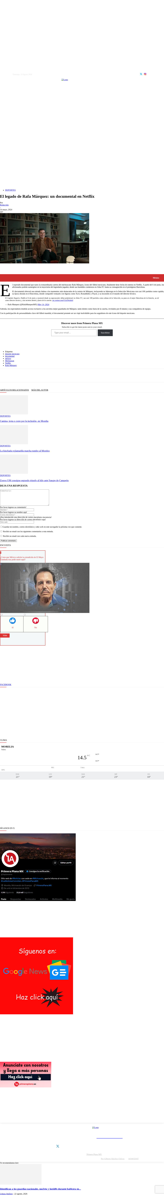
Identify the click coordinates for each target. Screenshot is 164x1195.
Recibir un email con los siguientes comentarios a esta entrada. (28, 531)
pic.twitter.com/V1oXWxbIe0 (62, 300)
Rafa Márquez (11, 365)
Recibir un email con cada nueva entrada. (19, 536)
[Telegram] (29, 375)
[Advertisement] (82, 169)
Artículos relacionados (14, 390)
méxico (8, 358)
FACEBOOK (5, 684)
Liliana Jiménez (6, 1194)
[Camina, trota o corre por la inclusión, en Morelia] (14, 414)
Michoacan (9, 361)
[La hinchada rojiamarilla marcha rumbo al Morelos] (14, 443)
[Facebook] (4, 375)
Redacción (4, 205)
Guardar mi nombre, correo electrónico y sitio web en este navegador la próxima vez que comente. (42, 527)
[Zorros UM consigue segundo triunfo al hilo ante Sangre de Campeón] (14, 473)
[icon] (141, 73)
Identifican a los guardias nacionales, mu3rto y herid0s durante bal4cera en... (40, 1189)
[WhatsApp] (21, 375)
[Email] (38, 375)
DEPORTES (10, 190)
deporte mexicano (12, 354)
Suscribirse (105, 333)
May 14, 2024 (43, 304)
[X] (12, 375)
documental (9, 356)
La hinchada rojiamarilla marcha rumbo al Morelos (25, 450)
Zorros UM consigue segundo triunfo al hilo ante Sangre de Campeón (34, 480)
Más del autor (39, 390)
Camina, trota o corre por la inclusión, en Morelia (24, 421)
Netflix (8, 363)
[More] (48, 375)
